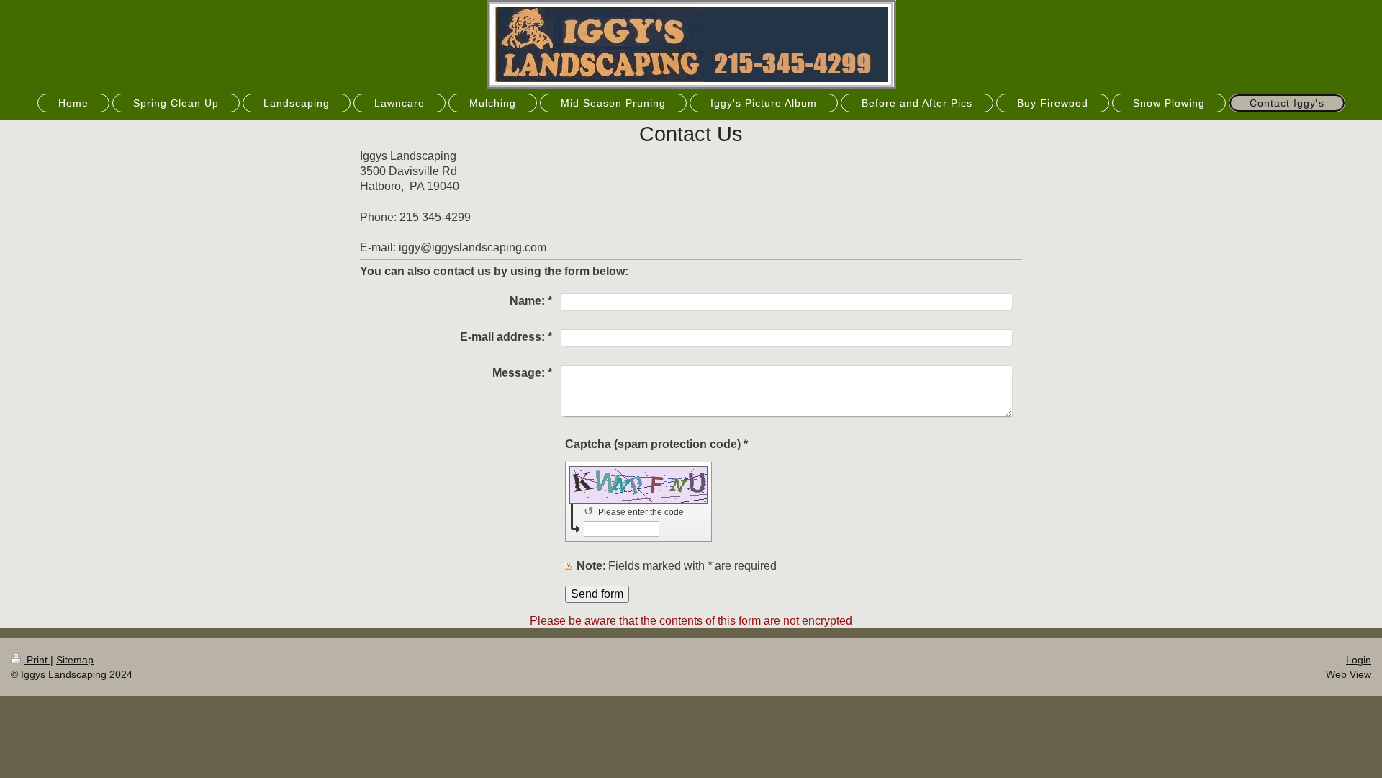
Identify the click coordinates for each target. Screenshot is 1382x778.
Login (1358, 660)
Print (37, 660)
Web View (1348, 674)
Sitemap (75, 660)
